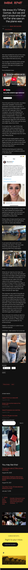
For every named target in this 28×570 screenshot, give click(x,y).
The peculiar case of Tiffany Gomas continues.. (12, 469)
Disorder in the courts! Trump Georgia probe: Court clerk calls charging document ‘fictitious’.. (17, 500)
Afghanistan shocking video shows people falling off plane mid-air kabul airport (13, 478)
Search (21, 423)
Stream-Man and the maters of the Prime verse (11, 404)
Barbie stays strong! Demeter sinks (4, 500)
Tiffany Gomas (6, 384)
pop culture (17, 26)
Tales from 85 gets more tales (9, 415)
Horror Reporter (8, 29)
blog (11, 26)
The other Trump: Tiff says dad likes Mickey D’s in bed (12, 487)
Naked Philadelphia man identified (11, 410)
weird (12, 384)
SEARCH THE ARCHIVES (8, 420)
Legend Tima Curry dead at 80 (10, 397)
